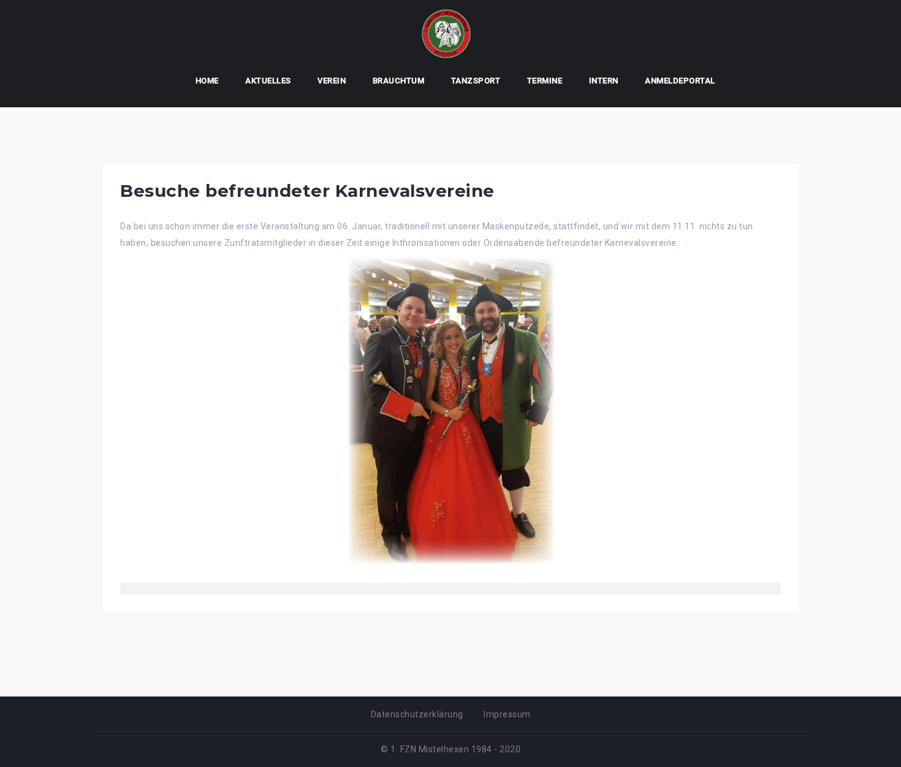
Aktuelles (268, 80)
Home (207, 80)
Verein (331, 80)
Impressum (507, 714)
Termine (545, 80)
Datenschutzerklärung (417, 714)
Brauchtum (399, 80)
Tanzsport (476, 80)
